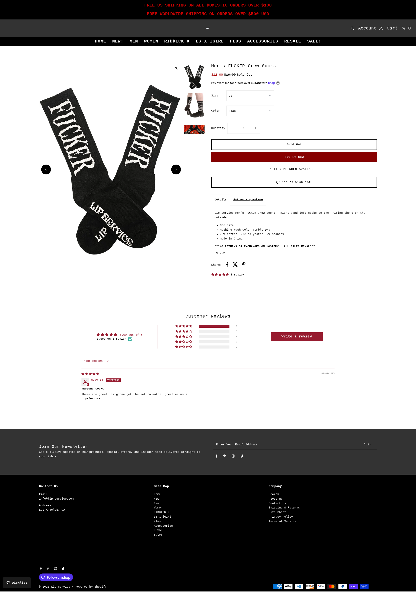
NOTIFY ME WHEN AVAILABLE (293, 169)
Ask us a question (248, 199)
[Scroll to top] (407, 581)
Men (134, 41)
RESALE (292, 41)
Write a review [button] (296, 337)
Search (274, 494)
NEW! (118, 41)
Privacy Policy (281, 516)
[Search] (352, 28)
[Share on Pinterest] (243, 265)
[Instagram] (233, 457)
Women (151, 41)
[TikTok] (242, 457)
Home (100, 41)
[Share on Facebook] (227, 265)
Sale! (314, 41)
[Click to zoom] (176, 68)
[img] (90, 374)
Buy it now (294, 157)
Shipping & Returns (284, 507)
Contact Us (277, 503)
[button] (221, 274)
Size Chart (277, 512)
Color (215, 110)
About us (276, 498)
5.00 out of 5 (131, 335)
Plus (235, 41)
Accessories (262, 41)
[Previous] (46, 169)
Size (214, 95)
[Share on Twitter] (235, 265)
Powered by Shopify (91, 586)
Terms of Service (282, 521)
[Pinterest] (224, 457)
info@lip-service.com (56, 498)
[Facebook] (216, 457)
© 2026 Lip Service (55, 586)
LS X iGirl (210, 41)
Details (220, 199)
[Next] (176, 169)
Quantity (218, 128)
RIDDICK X (177, 41)
